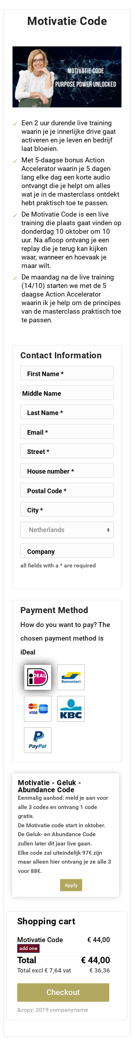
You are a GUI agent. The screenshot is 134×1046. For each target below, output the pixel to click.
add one (28, 948)
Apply (71, 885)
